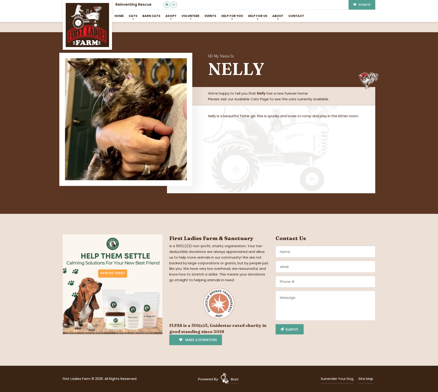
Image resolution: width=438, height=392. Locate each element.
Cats (133, 16)
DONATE (364, 5)
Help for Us (257, 16)
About (277, 16)
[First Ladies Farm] (87, 25)
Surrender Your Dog (337, 378)
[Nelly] (126, 119)
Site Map (365, 378)
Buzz (235, 379)
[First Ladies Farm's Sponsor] (112, 284)
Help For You (232, 16)
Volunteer (190, 16)
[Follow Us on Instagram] (173, 4)
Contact (296, 16)
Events (210, 16)
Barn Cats (151, 16)
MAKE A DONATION (200, 339)
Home (119, 16)
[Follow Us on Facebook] (167, 4)
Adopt (171, 16)
